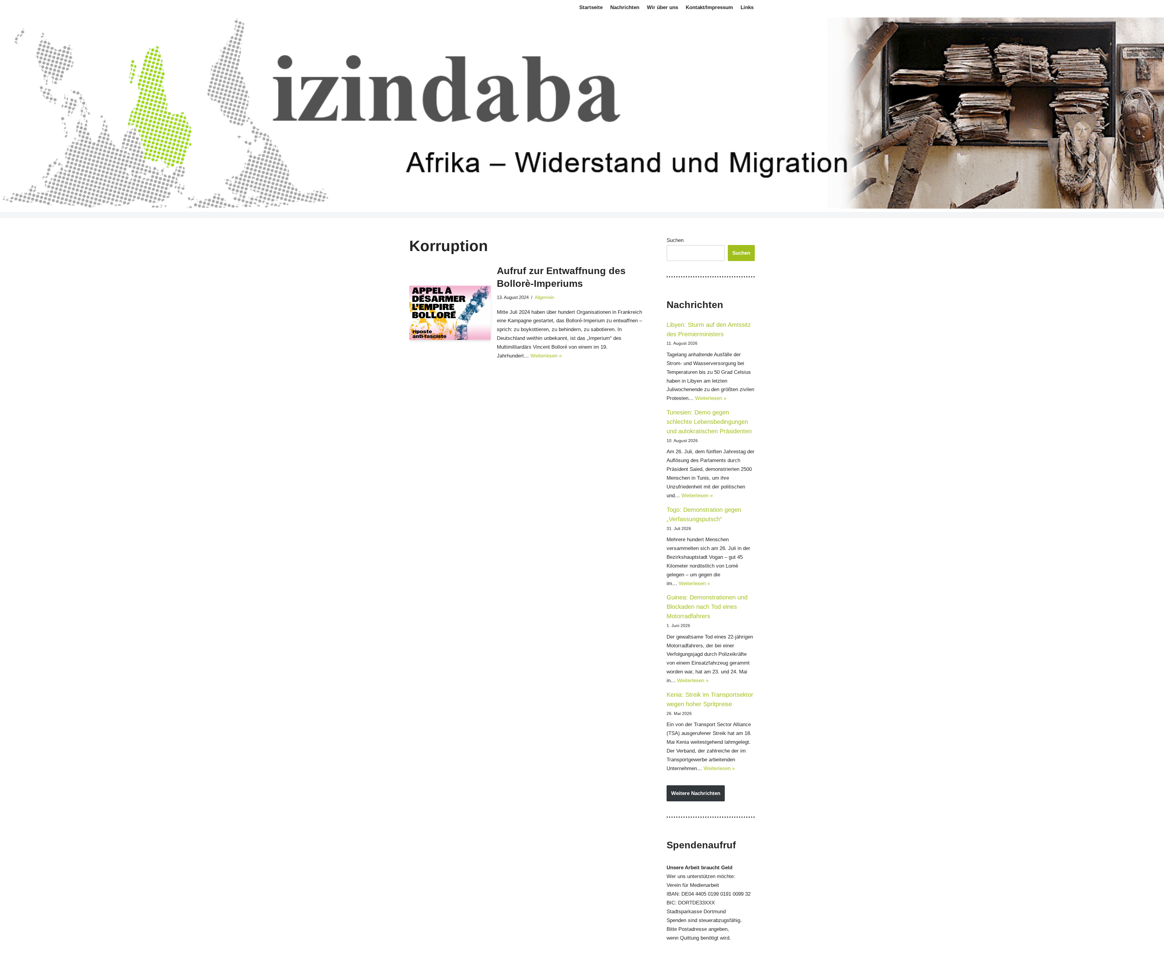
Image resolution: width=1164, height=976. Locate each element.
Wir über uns (662, 7)
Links (747, 7)
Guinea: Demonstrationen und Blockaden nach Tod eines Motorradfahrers (707, 606)
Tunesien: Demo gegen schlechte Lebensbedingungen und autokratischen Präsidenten (709, 421)
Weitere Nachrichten (695, 793)
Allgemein (544, 297)
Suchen (675, 240)
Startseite (591, 7)
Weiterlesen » (546, 356)
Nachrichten (624, 7)
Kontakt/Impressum (709, 7)
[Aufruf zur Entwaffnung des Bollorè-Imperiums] (450, 313)
